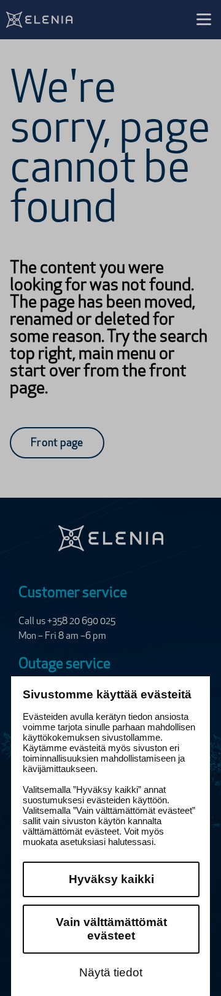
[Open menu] (203, 19)
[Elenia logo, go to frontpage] (57, 19)
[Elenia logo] (110, 538)
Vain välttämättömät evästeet (111, 929)
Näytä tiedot (110, 972)
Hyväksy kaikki (111, 879)
